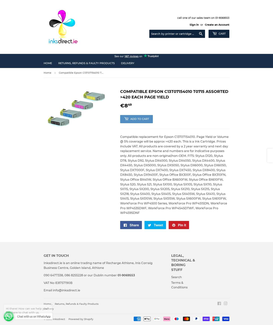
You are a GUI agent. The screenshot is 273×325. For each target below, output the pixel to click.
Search (176, 277)
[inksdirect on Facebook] (219, 304)
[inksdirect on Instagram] (226, 304)
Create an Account (217, 24)
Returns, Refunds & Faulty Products (86, 63)
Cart (222, 33)
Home (48, 63)
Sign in (194, 24)
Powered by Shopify (81, 319)
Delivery (127, 63)
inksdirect (59, 319)
